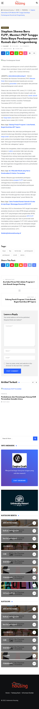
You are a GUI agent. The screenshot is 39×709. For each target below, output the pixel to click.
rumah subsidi (32, 95)
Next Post (30, 297)
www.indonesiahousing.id (16, 76)
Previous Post (10, 279)
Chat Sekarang (19, 480)
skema (22, 255)
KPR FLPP (30, 216)
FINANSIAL (4, 393)
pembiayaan (6, 255)
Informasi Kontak (27, 693)
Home (8, 693)
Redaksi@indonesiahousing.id (11, 233)
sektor (11, 151)
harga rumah (5, 136)
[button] (32, 382)
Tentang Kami (15, 693)
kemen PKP (18, 251)
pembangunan (28, 251)
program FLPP (18, 180)
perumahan (13, 83)
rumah (15, 255)
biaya (4, 251)
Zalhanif (6, 46)
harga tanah (7, 118)
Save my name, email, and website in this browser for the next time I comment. (19, 365)
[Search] (37, 3)
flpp (10, 251)
